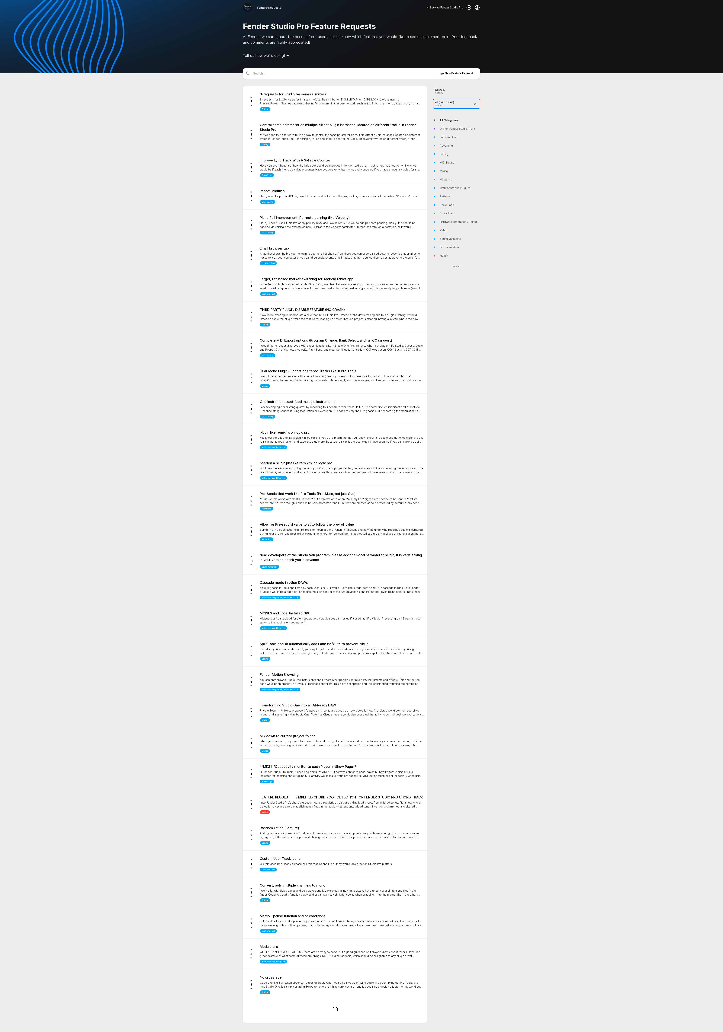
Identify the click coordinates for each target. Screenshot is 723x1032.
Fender (456, 267)
